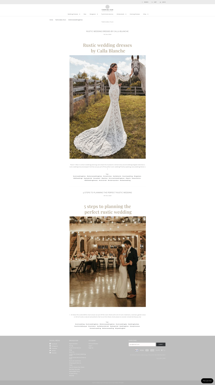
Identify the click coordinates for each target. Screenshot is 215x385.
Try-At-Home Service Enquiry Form (77, 358)
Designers (93, 14)
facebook (54, 344)
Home (51, 20)
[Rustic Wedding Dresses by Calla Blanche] (107, 100)
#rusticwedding (80, 324)
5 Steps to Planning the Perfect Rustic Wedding (107, 193)
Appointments (73, 343)
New (85, 14)
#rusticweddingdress (79, 176)
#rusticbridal (103, 180)
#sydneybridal (88, 178)
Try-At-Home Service (107, 14)
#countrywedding (127, 176)
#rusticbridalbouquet (80, 326)
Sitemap (71, 375)
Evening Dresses (135, 14)
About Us (71, 352)
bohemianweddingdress (75, 20)
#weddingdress (124, 326)
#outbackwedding (125, 180)
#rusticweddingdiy (121, 324)
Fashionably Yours (60, 20)
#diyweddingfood (120, 328)
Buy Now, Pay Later (74, 369)
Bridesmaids (120, 14)
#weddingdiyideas (133, 324)
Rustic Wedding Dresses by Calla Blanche (107, 31)
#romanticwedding (95, 328)
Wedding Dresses (73, 14)
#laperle (128, 178)
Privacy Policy (73, 373)
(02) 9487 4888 (160, 358)
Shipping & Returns (75, 363)
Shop (144, 14)
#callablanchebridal (103, 326)
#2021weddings (78, 178)
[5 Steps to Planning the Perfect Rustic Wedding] (107, 256)
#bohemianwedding (108, 328)
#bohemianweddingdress (94, 176)
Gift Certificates (93, 343)
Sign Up (91, 348)
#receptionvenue (135, 326)
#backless (105, 178)
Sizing (71, 345)
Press (70, 365)
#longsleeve (137, 176)
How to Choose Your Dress (76, 367)
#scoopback (96, 178)
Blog (70, 350)
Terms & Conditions (75, 361)
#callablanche (117, 176)
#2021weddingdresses (91, 180)
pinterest (54, 348)
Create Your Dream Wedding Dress (77, 354)
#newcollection (136, 178)
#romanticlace (107, 176)
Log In (90, 345)
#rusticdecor (92, 326)
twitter (53, 350)
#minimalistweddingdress (117, 178)
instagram (54, 346)
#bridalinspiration (113, 180)
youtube (53, 353)
